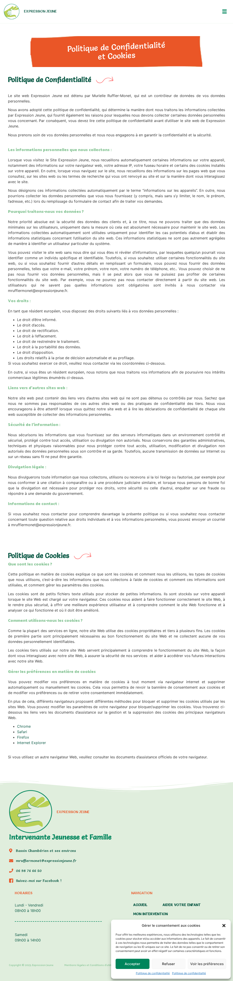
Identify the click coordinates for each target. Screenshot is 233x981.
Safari (22, 732)
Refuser (168, 964)
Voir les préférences (207, 964)
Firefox (23, 737)
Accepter (132, 964)
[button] (224, 925)
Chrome (24, 726)
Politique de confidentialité (153, 973)
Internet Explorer (32, 742)
